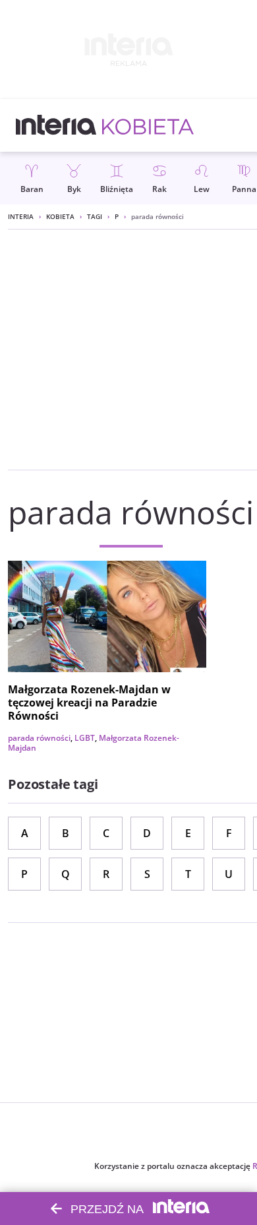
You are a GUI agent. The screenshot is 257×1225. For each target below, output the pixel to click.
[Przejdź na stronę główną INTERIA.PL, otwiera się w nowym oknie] (56, 125)
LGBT (84, 737)
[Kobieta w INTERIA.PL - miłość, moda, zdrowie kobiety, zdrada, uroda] (148, 125)
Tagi (94, 216)
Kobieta (60, 216)
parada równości (39, 737)
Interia (21, 216)
